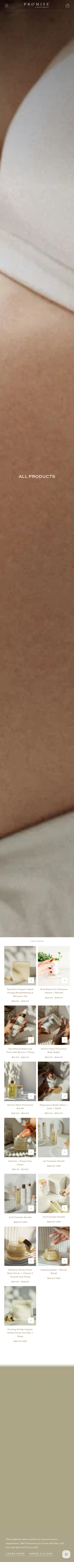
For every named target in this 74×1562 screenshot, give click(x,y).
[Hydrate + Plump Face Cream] (20, 1137)
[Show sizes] (31, 980)
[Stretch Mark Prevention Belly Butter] (54, 1025)
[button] (6, 5)
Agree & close (41, 1553)
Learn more (15, 1553)
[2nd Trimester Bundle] (20, 1193)
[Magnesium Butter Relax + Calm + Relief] (54, 1081)
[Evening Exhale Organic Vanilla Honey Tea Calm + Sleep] (20, 1305)
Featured (37, 941)
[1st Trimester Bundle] (54, 1137)
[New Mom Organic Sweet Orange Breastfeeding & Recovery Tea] (20, 965)
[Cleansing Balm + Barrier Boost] (54, 1246)
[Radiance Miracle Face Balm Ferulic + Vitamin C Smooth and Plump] (20, 1246)
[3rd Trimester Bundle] (54, 1193)
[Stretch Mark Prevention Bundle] (20, 1081)
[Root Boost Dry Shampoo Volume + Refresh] (54, 965)
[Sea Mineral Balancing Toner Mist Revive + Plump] (20, 1025)
